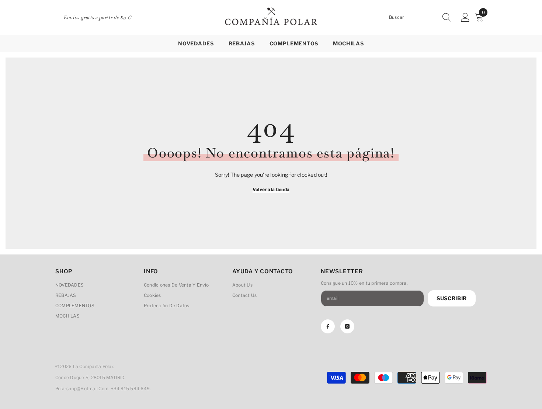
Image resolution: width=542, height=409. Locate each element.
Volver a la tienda (271, 189)
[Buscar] (420, 17)
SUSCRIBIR (452, 298)
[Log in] (465, 17)
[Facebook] (328, 326)
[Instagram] (347, 326)
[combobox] (413, 17)
